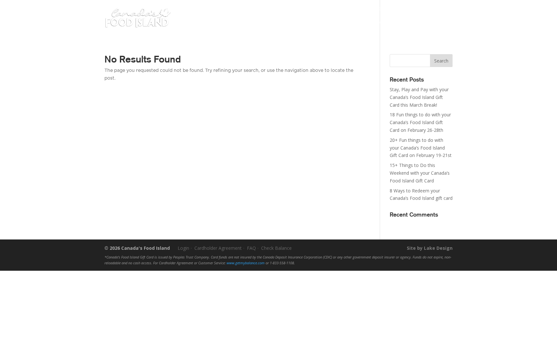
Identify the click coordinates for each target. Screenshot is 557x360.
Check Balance (276, 248)
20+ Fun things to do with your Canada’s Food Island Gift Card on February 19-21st (421, 148)
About (381, 23)
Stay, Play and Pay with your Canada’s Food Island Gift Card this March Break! (419, 97)
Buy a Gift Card (283, 23)
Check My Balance (318, 8)
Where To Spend (342, 23)
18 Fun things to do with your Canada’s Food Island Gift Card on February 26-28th (420, 122)
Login (446, 8)
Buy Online (428, 22)
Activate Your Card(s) (364, 8)
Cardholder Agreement (218, 248)
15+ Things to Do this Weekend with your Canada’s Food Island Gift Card (420, 173)
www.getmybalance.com (246, 263)
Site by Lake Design (430, 248)
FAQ (251, 248)
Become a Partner (411, 8)
